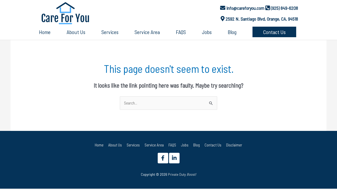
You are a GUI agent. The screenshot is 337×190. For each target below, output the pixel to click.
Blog (196, 144)
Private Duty (182, 174)
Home (99, 144)
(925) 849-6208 (284, 8)
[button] (274, 32)
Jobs (185, 144)
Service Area (154, 144)
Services (133, 144)
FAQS (172, 144)
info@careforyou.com (245, 8)
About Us (115, 144)
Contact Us (213, 144)
